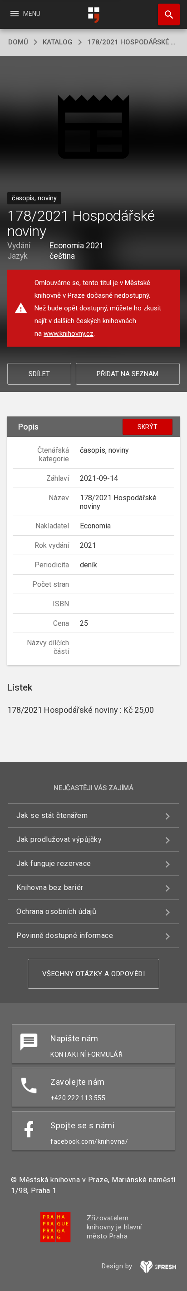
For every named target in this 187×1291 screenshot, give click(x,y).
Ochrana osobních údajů (56, 911)
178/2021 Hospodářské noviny (133, 42)
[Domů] (93, 15)
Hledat (165, 14)
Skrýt (147, 426)
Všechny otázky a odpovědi (93, 974)
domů (18, 42)
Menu (24, 13)
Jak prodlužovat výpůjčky (59, 839)
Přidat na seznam (127, 374)
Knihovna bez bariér (50, 887)
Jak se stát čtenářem (52, 815)
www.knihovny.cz (69, 333)
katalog (58, 42)
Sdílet (39, 374)
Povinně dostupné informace (64, 935)
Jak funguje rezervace (53, 863)
